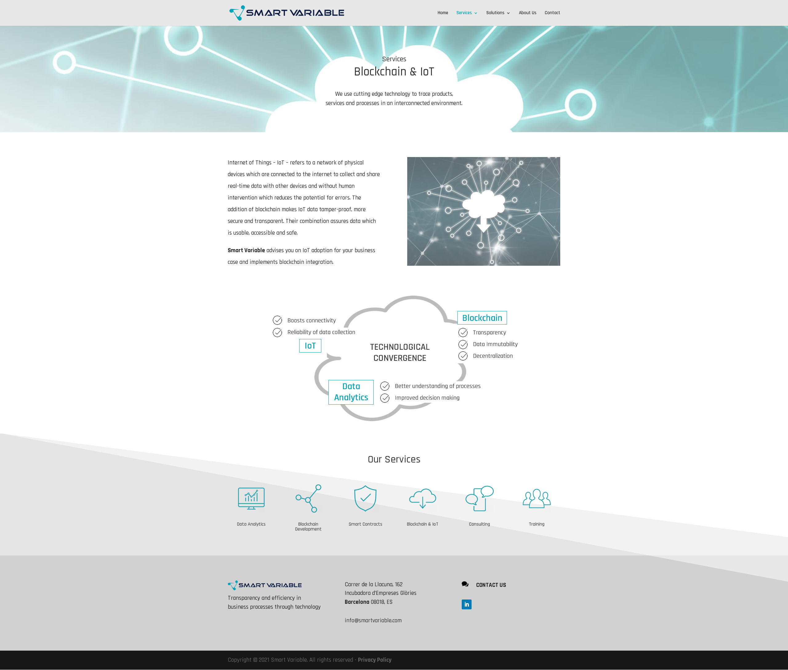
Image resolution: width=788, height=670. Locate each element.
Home (443, 13)
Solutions (495, 13)
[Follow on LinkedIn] (467, 604)
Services (464, 13)
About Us (528, 13)
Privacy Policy (375, 660)
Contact (552, 13)
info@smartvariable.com (373, 620)
